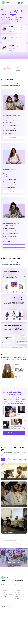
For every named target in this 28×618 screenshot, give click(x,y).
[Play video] (8, 371)
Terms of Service (18, 596)
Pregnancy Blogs (18, 587)
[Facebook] (4, 606)
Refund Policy (17, 598)
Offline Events (8, 459)
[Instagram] (10, 606)
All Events (3, 459)
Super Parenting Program (6, 594)
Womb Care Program (19, 584)
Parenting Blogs (4, 596)
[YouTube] (2, 606)
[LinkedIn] (12, 606)
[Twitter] (7, 606)
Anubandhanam (22, 459)
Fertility (2, 582)
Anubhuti (15, 459)
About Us (17, 592)
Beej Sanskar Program (5, 584)
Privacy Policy (17, 594)
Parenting (3, 592)
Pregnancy (17, 582)
